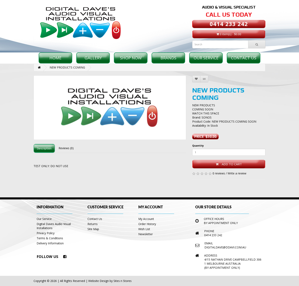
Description (44, 148)
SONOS (207, 117)
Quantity (198, 145)
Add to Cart (230, 164)
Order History (147, 224)
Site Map (93, 229)
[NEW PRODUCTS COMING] (110, 107)
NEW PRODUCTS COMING (67, 67)
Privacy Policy (46, 233)
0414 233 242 (229, 24)
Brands (168, 58)
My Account (146, 219)
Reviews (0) (66, 148)
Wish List (144, 229)
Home (55, 58)
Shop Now (131, 58)
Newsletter (145, 234)
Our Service (206, 58)
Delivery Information (50, 243)
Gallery (93, 58)
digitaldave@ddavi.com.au (225, 247)
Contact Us (243, 58)
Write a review (237, 173)
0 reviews (219, 173)
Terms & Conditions (50, 238)
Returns (92, 224)
